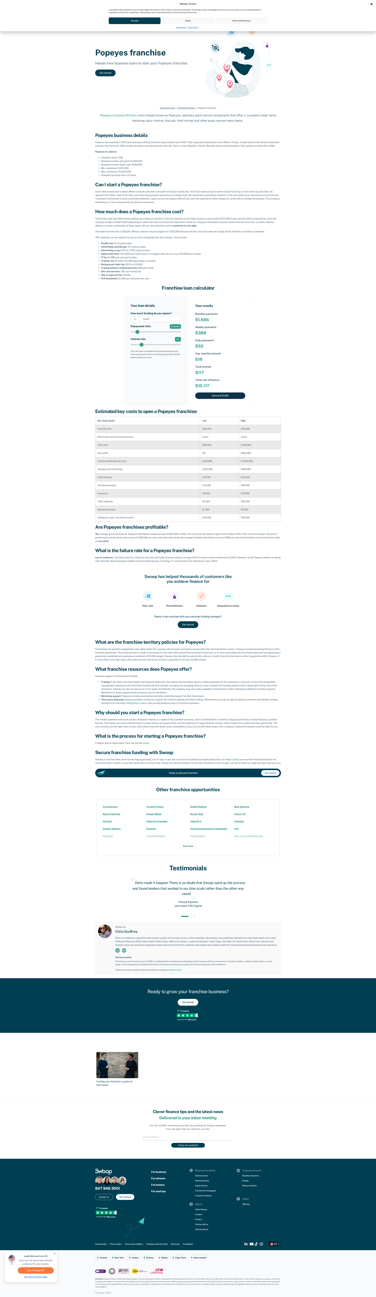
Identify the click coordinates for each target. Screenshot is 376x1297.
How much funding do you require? (151, 313)
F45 (236, 828)
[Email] (188, 1137)
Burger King (196, 814)
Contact (198, 1219)
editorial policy (175, 970)
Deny (188, 20)
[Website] (124, 950)
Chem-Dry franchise (156, 821)
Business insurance (250, 1175)
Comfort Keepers (112, 828)
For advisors (158, 1178)
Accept (134, 20)
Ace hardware (110, 806)
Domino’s (151, 828)
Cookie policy (181, 27)
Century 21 (240, 814)
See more (188, 846)
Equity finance (201, 1185)
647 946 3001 (107, 1188)
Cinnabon (239, 821)
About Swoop (201, 1209)
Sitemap (246, 1204)
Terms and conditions (134, 1244)
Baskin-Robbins (198, 806)
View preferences (241, 20)
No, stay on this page (35, 1276)
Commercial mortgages (205, 1190)
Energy (245, 1180)
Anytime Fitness (154, 806)
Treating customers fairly (157, 1244)
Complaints (188, 1244)
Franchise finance (186, 108)
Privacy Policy (193, 27)
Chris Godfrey (126, 931)
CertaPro (107, 821)
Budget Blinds (153, 814)
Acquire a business (203, 1195)
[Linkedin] (117, 950)
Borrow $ (220, 395)
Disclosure (175, 1244)
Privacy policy (116, 1244)
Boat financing (241, 806)
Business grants (202, 1180)
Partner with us (201, 1224)
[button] (371, 3)
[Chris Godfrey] (105, 931)
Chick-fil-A (195, 821)
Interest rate (138, 339)
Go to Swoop (35, 1270)
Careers (198, 1214)
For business (158, 1171)
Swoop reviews (201, 1229)
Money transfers (249, 1185)
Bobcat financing (111, 814)
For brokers (157, 1184)
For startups (158, 1191)
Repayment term (141, 326)
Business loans (167, 108)
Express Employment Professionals (208, 828)
